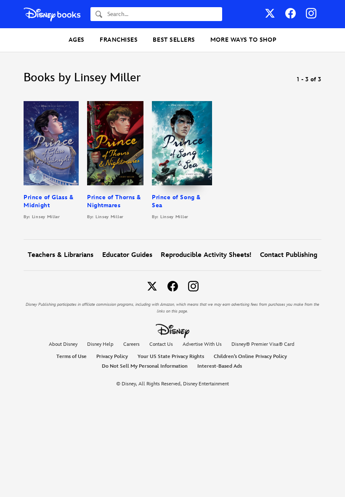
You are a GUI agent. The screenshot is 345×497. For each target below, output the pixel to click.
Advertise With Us (202, 344)
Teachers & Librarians (60, 255)
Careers (131, 344)
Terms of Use (71, 356)
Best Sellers (174, 39)
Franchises (119, 39)
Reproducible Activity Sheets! (206, 255)
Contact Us (161, 344)
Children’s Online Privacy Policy (250, 356)
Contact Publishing (288, 255)
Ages (77, 39)
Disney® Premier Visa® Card (263, 344)
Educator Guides (127, 255)
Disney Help (100, 344)
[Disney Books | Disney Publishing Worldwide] (52, 14)
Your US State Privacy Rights (171, 356)
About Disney (63, 344)
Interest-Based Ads (219, 366)
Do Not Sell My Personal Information (145, 366)
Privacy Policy (112, 356)
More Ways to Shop (243, 39)
